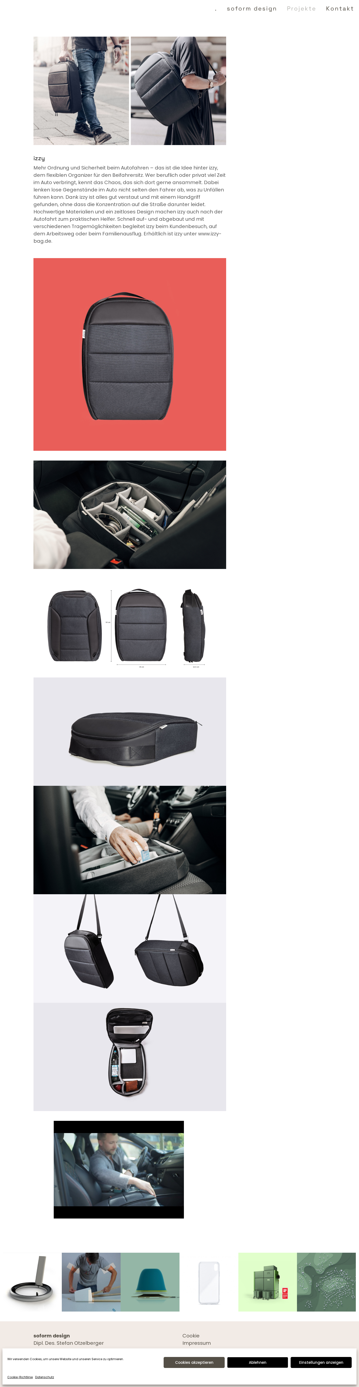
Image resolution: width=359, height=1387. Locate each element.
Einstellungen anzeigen (321, 1362)
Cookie (191, 1335)
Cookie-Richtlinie (20, 1377)
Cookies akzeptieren (194, 1362)
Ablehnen (257, 1362)
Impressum (196, 1343)
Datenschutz (44, 1377)
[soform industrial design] (16, 8)
